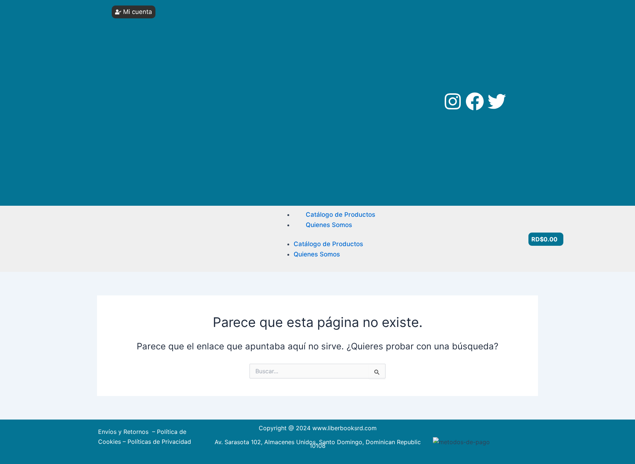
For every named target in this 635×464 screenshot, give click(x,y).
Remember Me (147, 74)
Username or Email (145, 19)
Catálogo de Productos (340, 214)
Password (135, 47)
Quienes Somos (329, 225)
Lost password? (145, 108)
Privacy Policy (141, 148)
